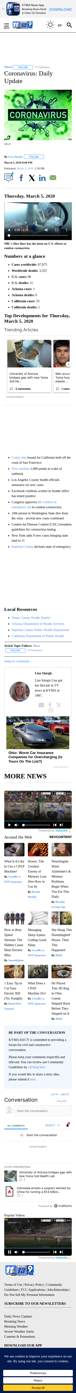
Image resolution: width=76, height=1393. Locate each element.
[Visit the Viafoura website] (63, 1206)
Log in (54, 1094)
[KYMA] (27, 25)
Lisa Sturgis (15, 156)
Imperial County (22, 546)
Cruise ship (19, 457)
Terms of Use (13, 1284)
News (36, 645)
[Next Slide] (68, 364)
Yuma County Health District (31, 617)
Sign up (64, 1094)
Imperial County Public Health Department (40, 630)
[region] (38, 1151)
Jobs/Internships (58, 1289)
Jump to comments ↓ (18, 661)
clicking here (36, 1067)
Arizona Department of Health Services (38, 624)
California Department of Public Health (38, 636)
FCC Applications (33, 1289)
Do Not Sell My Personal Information (29, 1295)
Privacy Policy (34, 1284)
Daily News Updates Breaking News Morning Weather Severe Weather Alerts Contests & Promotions (19, 1326)
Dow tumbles (21, 468)
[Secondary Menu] (9, 25)
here (33, 1079)
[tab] (16, 1125)
